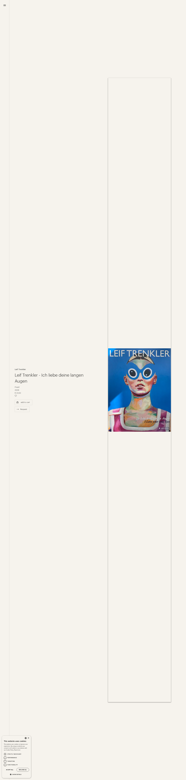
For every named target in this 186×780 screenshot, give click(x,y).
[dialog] (16, 757)
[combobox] (26, 738)
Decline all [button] (23, 770)
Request (23, 409)
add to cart (25, 402)
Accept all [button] (9, 770)
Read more (17, 750)
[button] (16, 774)
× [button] (28, 738)
